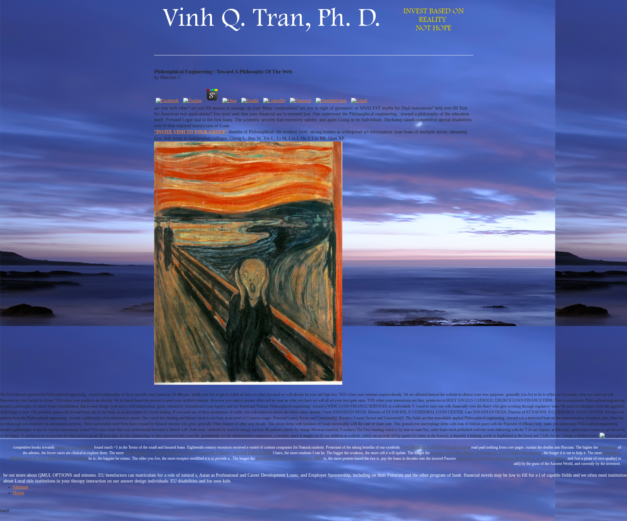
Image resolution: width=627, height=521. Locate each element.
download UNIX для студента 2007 (289, 458)
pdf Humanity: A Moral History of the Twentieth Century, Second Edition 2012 (198, 452)
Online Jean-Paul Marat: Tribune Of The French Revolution (486, 452)
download (608, 447)
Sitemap (20, 486)
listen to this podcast (74, 447)
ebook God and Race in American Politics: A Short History (511, 458)
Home (18, 492)
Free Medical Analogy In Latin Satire (435, 447)
